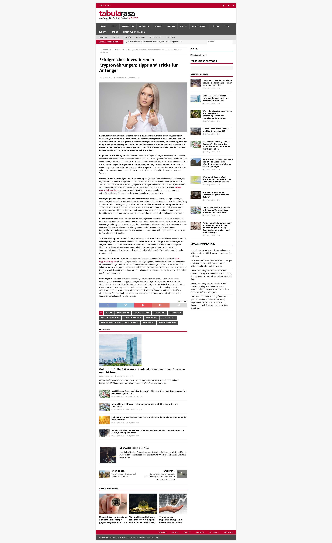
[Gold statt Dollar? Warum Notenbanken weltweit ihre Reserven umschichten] (143, 350)
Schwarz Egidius (132, 396)
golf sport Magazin (110, 318)
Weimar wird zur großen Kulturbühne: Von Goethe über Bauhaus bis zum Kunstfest (217, 179)
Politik (102, 26)
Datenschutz (155, 37)
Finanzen (144, 26)
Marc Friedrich (122, 376)
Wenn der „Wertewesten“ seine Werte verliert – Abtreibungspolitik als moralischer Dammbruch (217, 114)
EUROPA (102, 32)
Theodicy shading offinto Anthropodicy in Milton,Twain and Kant (211, 276)
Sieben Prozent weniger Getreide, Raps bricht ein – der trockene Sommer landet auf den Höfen (149, 418)
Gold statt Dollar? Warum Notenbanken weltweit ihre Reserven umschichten (142, 370)
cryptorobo (159, 313)
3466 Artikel (144, 448)
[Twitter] (228, 5)
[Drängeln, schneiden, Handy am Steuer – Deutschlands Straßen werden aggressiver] (196, 83)
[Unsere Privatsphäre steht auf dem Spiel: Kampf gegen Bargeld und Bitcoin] (113, 504)
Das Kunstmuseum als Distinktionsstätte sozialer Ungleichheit (209, 305)
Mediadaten (170, 37)
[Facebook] (223, 5)
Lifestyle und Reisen (134, 32)
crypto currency (141, 313)
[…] (165, 383)
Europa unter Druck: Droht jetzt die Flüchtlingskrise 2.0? (217, 129)
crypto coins (123, 313)
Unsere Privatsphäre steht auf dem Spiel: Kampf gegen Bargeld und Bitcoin (113, 520)
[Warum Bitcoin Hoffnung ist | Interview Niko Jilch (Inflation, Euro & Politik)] (143, 504)
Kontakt (127, 37)
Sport (115, 32)
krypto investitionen (111, 322)
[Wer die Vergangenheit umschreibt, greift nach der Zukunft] (196, 195)
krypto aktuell (168, 318)
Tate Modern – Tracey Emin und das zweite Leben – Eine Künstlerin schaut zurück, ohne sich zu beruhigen (218, 163)
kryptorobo (148, 322)
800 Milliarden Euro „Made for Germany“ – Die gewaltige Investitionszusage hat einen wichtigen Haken (149, 392)
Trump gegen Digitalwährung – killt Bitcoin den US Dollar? (170, 520)
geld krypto (175, 313)
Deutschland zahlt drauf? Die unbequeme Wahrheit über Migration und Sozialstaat (145, 405)
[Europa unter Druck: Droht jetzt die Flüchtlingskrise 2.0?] (196, 131)
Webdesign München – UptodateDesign (144, 537)
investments (151, 318)
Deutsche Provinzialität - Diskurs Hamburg (208, 250)
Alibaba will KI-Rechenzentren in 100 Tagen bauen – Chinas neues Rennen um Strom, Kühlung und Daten (148, 431)
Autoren (115, 37)
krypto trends (132, 322)
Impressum (140, 37)
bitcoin (109, 313)
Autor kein (120, 78)
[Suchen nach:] (220, 41)
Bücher (215, 26)
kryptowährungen (167, 322)
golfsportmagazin (132, 318)
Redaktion (103, 37)
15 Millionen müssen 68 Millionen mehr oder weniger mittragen (211, 253)
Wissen (171, 26)
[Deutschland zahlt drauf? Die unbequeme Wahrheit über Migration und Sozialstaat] (104, 407)
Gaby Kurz (131, 422)
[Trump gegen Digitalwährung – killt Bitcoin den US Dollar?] (173, 504)
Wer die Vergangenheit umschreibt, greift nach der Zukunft (216, 194)
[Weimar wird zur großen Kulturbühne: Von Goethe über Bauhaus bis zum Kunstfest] (196, 180)
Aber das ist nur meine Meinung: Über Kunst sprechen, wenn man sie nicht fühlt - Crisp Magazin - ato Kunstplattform (209, 299)
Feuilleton (128, 26)
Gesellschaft (199, 26)
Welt (114, 26)
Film (227, 26)
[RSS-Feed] (233, 5)
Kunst (183, 26)
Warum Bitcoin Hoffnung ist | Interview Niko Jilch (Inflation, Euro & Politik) (142, 520)
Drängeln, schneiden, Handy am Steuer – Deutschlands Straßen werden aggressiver (217, 82)
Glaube (158, 26)
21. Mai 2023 (107, 78)
